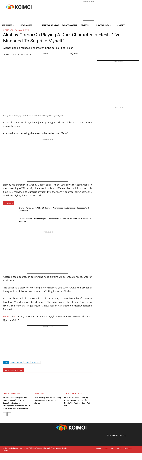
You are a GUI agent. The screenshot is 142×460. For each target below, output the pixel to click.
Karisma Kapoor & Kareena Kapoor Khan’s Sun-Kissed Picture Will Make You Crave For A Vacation (55, 220)
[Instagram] (11, 438)
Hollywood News (50, 25)
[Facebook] (5, 357)
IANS (7, 54)
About (98, 448)
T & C (119, 448)
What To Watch (70, 25)
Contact (105, 448)
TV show (54, 448)
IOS (16, 316)
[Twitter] (10, 357)
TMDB (5, 450)
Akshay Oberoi (16, 362)
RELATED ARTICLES (13, 370)
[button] (74, 53)
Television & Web (20, 30)
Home (6, 30)
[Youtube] (23, 438)
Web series (35, 362)
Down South (40, 394)
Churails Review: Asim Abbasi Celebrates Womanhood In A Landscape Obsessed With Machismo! (54, 209)
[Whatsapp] (14, 357)
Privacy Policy (127, 448)
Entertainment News (12, 394)
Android (7, 316)
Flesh (27, 362)
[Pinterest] (15, 438)
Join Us (45, 54)
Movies (46, 448)
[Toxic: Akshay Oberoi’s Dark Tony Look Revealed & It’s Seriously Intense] (47, 385)
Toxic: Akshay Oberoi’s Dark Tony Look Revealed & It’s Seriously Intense (47, 400)
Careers (112, 448)
